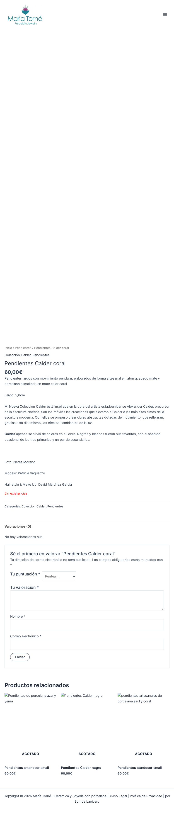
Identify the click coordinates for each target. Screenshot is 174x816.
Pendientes (23, 348)
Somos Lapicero (87, 801)
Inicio (8, 348)
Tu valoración (24, 587)
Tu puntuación (25, 574)
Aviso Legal (118, 796)
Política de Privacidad (146, 796)
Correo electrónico (25, 636)
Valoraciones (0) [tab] (18, 526)
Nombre (17, 616)
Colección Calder (18, 355)
